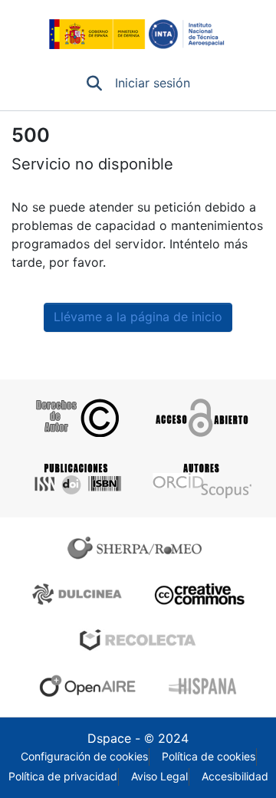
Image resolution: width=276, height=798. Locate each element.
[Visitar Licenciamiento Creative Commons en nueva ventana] (197, 594)
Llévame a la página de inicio (138, 317)
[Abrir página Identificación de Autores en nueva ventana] (200, 479)
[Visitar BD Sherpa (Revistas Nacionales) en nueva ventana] (79, 594)
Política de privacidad (62, 776)
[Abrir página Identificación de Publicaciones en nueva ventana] (76, 479)
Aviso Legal (159, 776)
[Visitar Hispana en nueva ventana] (203, 686)
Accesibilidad (235, 776)
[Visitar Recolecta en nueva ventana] (138, 640)
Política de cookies (208, 756)
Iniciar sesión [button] (153, 83)
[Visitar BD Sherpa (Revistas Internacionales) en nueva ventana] (138, 548)
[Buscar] (94, 83)
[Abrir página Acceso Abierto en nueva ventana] (200, 418)
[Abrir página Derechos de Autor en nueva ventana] (76, 418)
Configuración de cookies (84, 756)
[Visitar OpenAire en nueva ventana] (92, 686)
